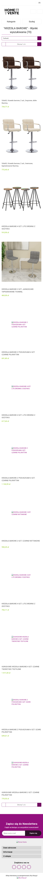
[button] (21, 848)
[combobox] (21, 38)
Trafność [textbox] (6, 38)
